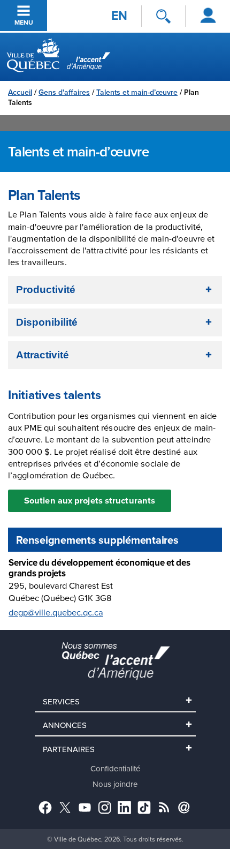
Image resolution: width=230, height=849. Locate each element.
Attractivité (42, 354)
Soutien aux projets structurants (89, 500)
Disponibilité (47, 322)
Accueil (20, 92)
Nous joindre (115, 784)
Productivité (45, 289)
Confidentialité (115, 768)
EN (119, 15)
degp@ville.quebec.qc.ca (56, 612)
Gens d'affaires (64, 92)
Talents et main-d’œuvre (137, 92)
